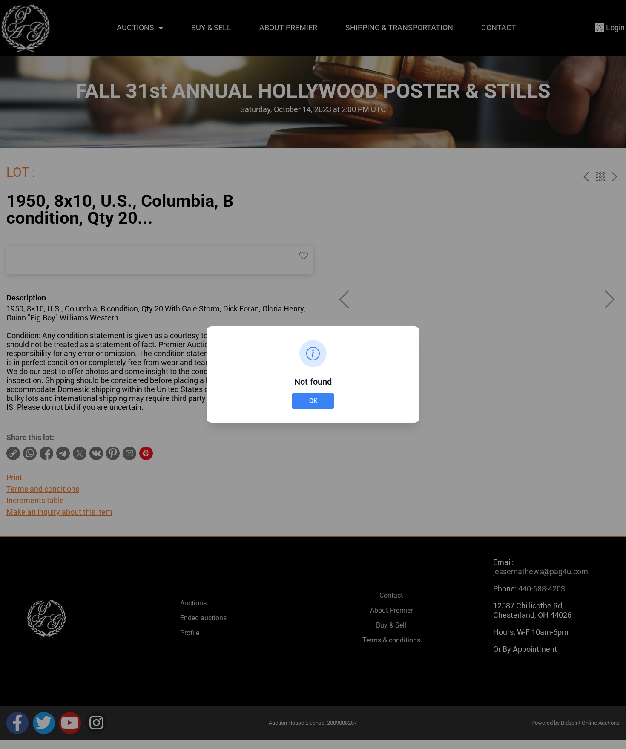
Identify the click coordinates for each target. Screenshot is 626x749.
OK (313, 401)
